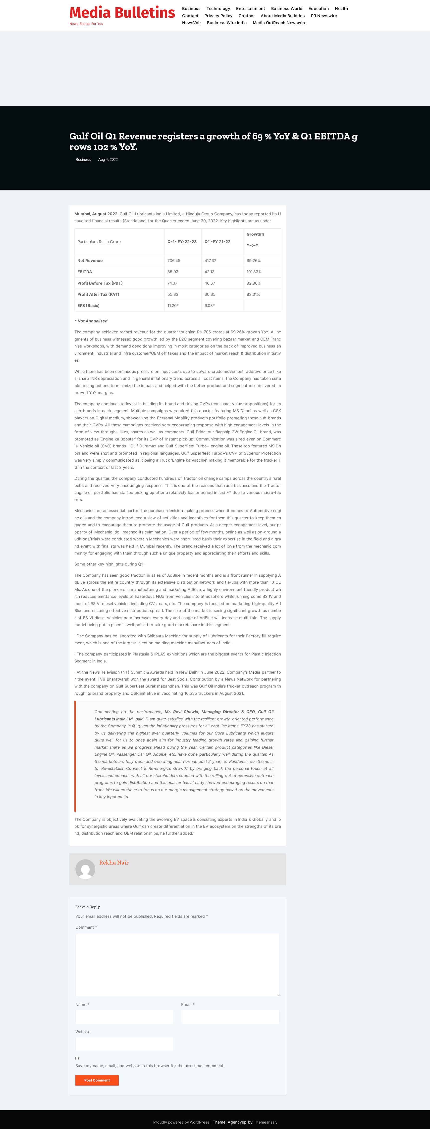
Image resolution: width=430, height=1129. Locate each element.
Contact (190, 15)
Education (319, 8)
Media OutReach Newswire (280, 22)
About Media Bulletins (283, 15)
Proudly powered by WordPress (181, 1122)
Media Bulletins (122, 13)
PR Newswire (324, 15)
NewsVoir (191, 22)
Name (82, 1004)
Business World (287, 8)
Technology (218, 8)
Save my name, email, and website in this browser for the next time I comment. (149, 1065)
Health (341, 8)
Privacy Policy (219, 15)
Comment (86, 927)
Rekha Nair (114, 862)
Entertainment (250, 8)
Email (188, 1004)
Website (82, 1031)
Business (191, 8)
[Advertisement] (215, 68)
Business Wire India (227, 22)
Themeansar (265, 1122)
